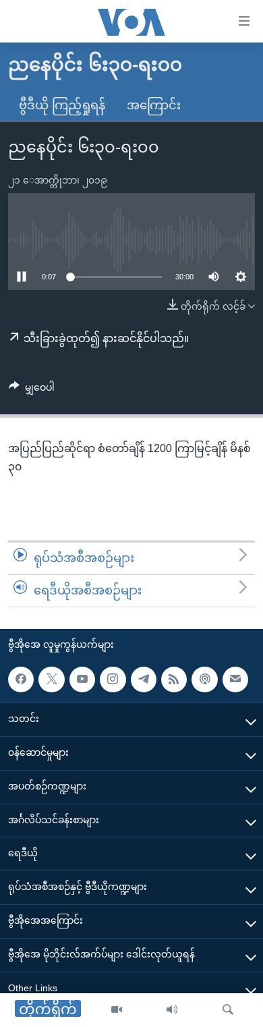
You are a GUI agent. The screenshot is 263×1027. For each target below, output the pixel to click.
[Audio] (172, 1010)
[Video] (116, 1010)
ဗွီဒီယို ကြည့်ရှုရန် (62, 105)
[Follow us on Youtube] (82, 679)
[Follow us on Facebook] (21, 679)
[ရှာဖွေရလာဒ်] (228, 1010)
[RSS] (174, 679)
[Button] (32, 390)
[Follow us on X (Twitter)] (51, 679)
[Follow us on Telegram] (143, 679)
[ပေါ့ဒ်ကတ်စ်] (204, 679)
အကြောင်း (154, 105)
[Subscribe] (235, 679)
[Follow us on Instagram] (112, 679)
